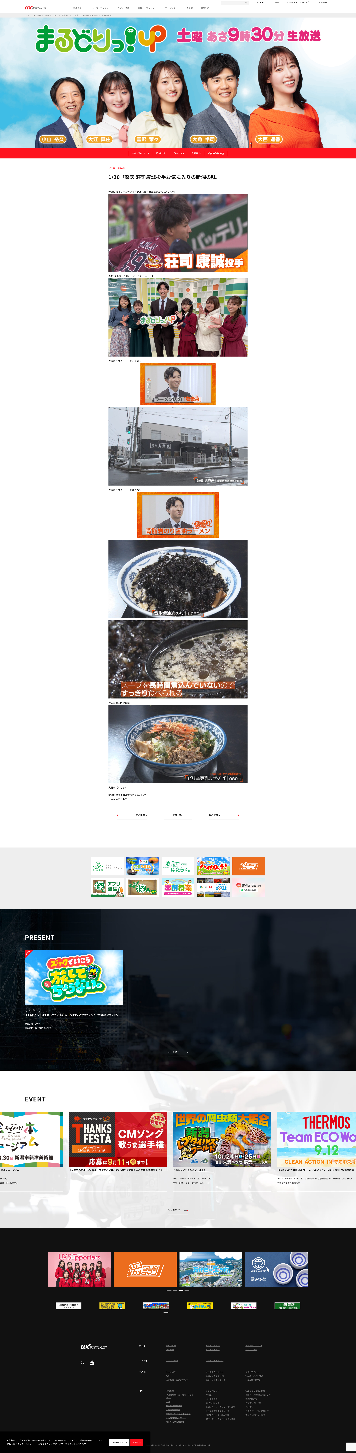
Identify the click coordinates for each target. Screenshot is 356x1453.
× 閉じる (136, 1442)
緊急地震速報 (251, 1399)
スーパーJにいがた (253, 1345)
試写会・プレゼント (147, 8)
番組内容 (161, 153)
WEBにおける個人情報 (255, 1390)
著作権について (213, 1403)
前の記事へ (141, 815)
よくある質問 (212, 1399)
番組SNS (205, 8)
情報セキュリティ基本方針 (217, 1415)
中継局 (209, 1395)
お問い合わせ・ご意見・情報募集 (220, 1407)
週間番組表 (171, 1345)
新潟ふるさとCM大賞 (215, 1375)
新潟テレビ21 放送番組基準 (178, 1413)
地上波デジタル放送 (254, 1375)
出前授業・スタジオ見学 (298, 2)
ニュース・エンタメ (99, 8)
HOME (27, 15)
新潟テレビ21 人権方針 (255, 1415)
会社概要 (170, 1390)
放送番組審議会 (173, 1409)
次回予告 (196, 153)
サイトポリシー (252, 1371)
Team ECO (261, 2)
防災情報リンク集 (253, 1403)
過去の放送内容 (216, 153)
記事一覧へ (178, 815)
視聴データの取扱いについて (258, 1395)
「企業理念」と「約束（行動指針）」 (180, 1396)
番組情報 (77, 8)
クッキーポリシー (119, 1442)
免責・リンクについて (215, 1379)
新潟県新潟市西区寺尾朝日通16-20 (127, 794)
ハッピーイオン (213, 1349)
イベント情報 (123, 8)
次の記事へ (214, 815)
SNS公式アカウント (254, 1379)
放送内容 (65, 15)
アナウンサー (171, 8)
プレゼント (178, 153)
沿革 (168, 1401)
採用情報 (323, 2)
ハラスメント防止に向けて (257, 1411)
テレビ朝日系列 (213, 1390)
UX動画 (189, 8)
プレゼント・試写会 (214, 1360)
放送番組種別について (176, 1417)
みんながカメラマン (214, 1371)
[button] (175, 1290)
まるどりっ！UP (51, 15)
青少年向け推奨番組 (175, 1421)
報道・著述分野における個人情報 (220, 1419)
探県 (277, 2)
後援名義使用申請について (217, 1411)
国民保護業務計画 (174, 1405)
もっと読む (174, 1052)
